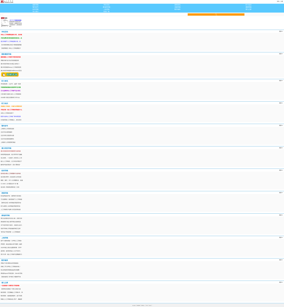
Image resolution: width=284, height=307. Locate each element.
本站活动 (106, 5)
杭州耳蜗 (35, 9)
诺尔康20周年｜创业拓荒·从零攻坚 (11, 177)
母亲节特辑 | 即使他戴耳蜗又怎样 (10, 228)
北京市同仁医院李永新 (7, 135)
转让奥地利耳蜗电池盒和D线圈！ (10, 270)
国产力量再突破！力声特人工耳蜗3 (11, 240)
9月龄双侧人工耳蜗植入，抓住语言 (11, 120)
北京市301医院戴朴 (6, 132)
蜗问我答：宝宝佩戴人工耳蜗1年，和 (12, 292)
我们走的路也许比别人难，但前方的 (11, 218)
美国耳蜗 (177, 7)
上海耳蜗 (106, 9)
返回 (150, 305)
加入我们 (35, 11)
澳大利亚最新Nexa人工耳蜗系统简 (11, 67)
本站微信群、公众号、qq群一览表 (11, 84)
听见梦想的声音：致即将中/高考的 (11, 196)
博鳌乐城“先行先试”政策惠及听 (10, 60)
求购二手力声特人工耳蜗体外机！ (11, 266)
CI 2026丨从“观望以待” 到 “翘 (9, 183)
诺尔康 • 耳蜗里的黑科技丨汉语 (10, 187)
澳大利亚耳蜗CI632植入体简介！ (10, 64)
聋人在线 (133, 305)
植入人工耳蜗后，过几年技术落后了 (11, 161)
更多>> (281, 31)
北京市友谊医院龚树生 (7, 139)
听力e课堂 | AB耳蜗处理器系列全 (10, 206)
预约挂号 (35, 7)
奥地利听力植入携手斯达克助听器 (11, 221)
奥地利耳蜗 (106, 7)
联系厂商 (106, 11)
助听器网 (138, 305)
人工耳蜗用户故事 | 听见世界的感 (10, 209)
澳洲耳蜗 (248, 7)
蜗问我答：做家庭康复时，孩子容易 (11, 295)
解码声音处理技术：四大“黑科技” (10, 164)
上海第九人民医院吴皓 (7, 128)
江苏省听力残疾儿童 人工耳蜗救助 (11, 94)
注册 (282, 1)
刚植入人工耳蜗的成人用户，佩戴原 (11, 299)
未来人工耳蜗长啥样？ (7, 113)
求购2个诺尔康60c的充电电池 (9, 263)
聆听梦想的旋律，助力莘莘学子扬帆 (11, 154)
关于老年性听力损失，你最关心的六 (11, 225)
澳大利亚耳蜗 (6, 148)
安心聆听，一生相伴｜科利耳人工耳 (11, 158)
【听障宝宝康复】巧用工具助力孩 (11, 289)
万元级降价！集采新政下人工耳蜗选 (11, 199)
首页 (147, 305)
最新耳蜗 (35, 5)
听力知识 (248, 5)
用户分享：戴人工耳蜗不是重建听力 (11, 254)
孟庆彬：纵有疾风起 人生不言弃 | (10, 251)
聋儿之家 (248, 9)
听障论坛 (142, 305)
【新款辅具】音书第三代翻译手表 (11, 276)
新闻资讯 (177, 5)
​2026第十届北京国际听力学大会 (10, 97)
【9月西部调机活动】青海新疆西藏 (11, 45)
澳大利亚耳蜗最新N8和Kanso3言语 (11, 70)
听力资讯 (4, 81)
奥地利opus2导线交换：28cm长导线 (11, 273)
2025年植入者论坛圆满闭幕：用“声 (11, 247)
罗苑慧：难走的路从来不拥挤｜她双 (11, 244)
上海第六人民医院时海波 (8, 142)
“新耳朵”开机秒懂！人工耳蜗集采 (10, 232)
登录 (278, 1)
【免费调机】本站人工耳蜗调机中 (11, 48)
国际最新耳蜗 (6, 54)
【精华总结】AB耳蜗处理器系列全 (11, 202)
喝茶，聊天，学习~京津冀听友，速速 (12, 180)
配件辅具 (177, 9)
